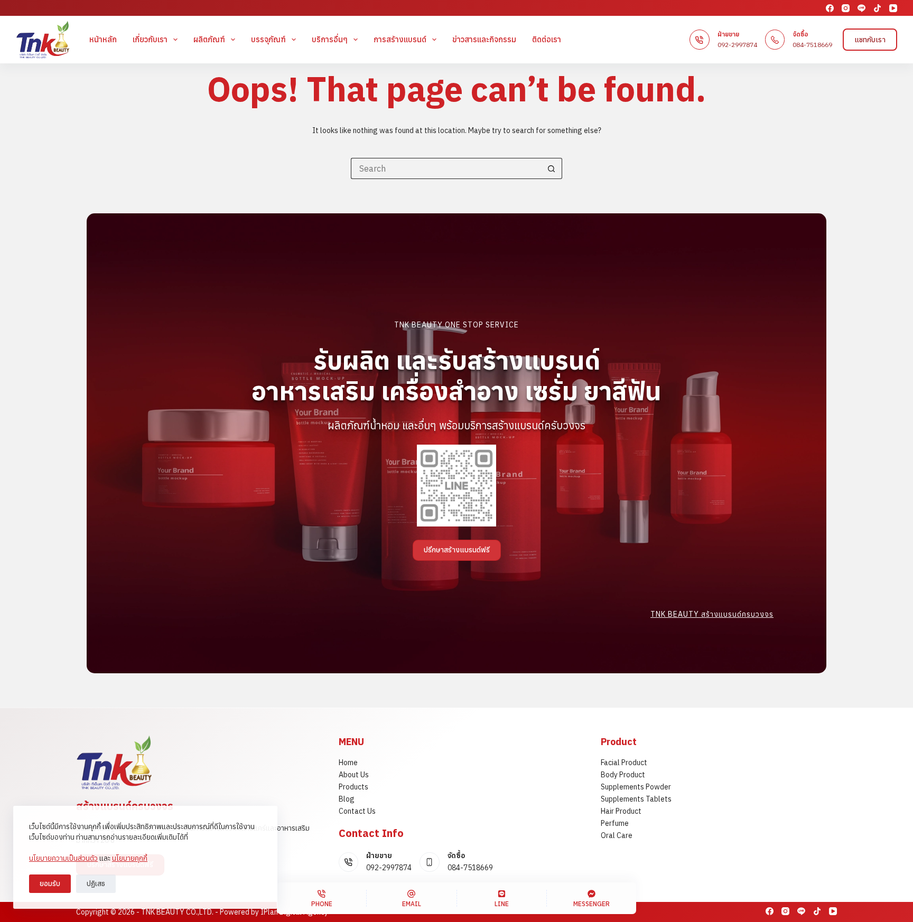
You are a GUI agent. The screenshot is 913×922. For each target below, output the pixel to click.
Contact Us (357, 811)
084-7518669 (812, 45)
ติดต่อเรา (546, 39)
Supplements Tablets (636, 799)
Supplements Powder (636, 787)
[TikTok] (877, 8)
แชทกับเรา (870, 39)
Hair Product (621, 811)
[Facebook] (830, 8)
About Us (354, 774)
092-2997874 (737, 45)
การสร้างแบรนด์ (400, 39)
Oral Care (616, 835)
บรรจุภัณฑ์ (268, 39)
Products (353, 787)
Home (348, 762)
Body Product (623, 774)
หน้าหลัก (103, 39)
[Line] (861, 8)
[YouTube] (893, 8)
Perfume (615, 823)
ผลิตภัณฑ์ (209, 39)
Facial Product (624, 762)
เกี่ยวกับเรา (150, 39)
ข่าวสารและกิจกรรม (484, 39)
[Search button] (551, 168)
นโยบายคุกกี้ (129, 858)
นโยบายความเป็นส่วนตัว (63, 858)
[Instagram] (846, 8)
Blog (347, 799)
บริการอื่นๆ (330, 39)
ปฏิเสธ (96, 883)
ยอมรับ (50, 883)
